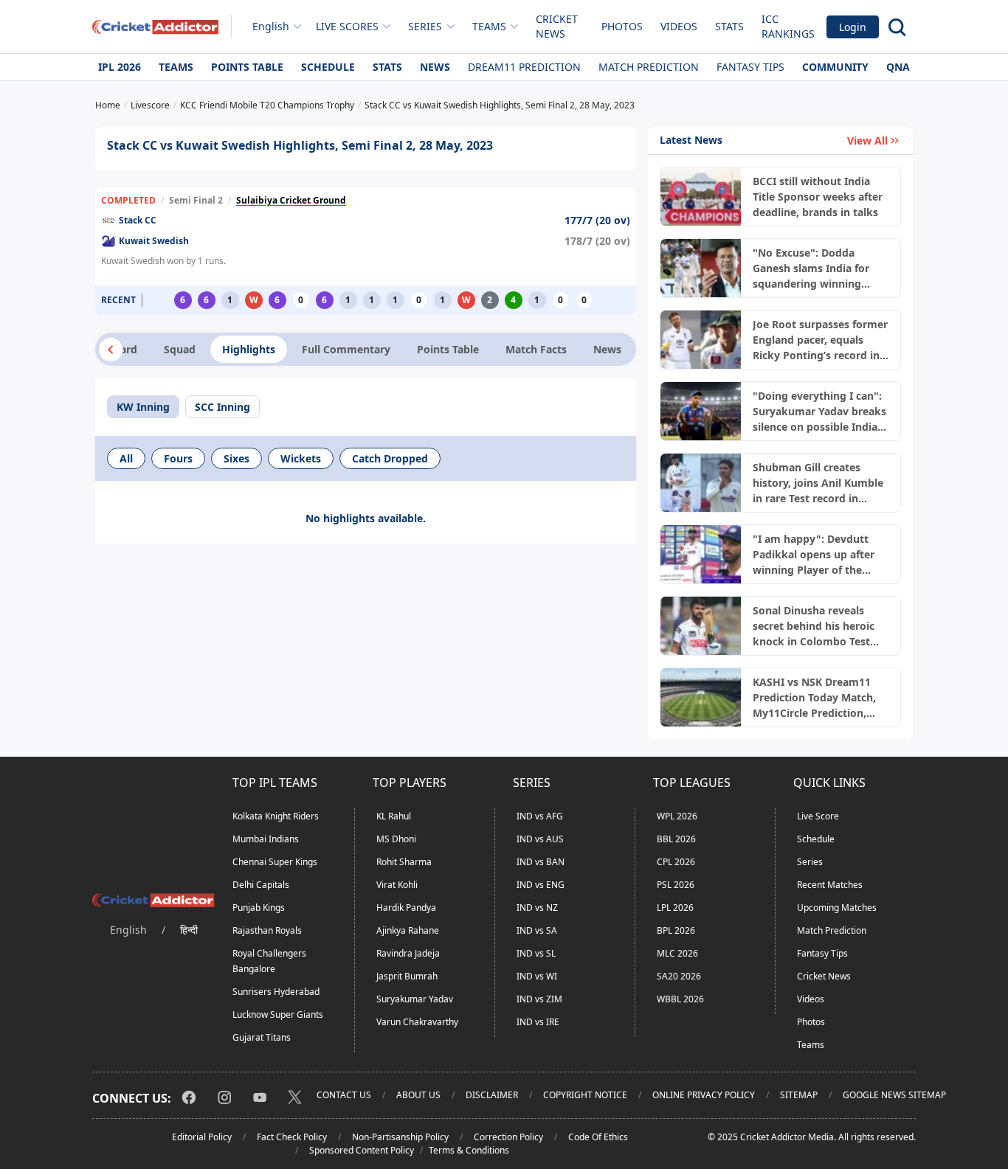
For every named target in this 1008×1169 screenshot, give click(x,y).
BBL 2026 (676, 839)
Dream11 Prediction (524, 67)
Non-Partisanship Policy (400, 1137)
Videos (678, 26)
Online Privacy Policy (703, 1095)
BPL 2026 (676, 930)
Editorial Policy (202, 1137)
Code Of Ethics (598, 1137)
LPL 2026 (675, 907)
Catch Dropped (390, 458)
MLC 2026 (677, 953)
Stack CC (137, 220)
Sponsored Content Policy (361, 1150)
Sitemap (799, 1095)
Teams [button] (489, 26)
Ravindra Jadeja (408, 953)
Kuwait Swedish (154, 241)
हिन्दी (189, 930)
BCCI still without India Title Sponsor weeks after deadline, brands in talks (818, 196)
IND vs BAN (541, 862)
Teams (176, 67)
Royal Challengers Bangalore (269, 961)
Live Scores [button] (347, 26)
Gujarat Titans (261, 1037)
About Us (418, 1095)
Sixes (236, 458)
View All (867, 140)
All (126, 458)
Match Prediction (648, 67)
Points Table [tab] (448, 349)
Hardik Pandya (406, 907)
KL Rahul (393, 816)
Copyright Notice (585, 1095)
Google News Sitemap (894, 1095)
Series (810, 862)
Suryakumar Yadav (414, 999)
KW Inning (143, 407)
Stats (729, 26)
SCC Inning (222, 407)
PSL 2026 (675, 884)
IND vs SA (537, 930)
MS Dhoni (396, 839)
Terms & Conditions (469, 1150)
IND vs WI (537, 976)
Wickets (300, 458)
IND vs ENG (541, 884)
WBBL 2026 (680, 999)
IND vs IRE (538, 1022)
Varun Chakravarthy (417, 1022)
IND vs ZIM (539, 999)
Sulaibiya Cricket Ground (291, 200)
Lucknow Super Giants (277, 1014)
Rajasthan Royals (267, 930)
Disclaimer (492, 1095)
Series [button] (425, 26)
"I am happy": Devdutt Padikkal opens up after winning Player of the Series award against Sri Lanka (813, 554)
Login (852, 27)
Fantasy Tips (750, 67)
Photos (622, 26)
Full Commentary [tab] (346, 349)
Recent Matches (830, 884)
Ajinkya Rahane (407, 930)
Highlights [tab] (248, 349)
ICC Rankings (788, 26)
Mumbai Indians (265, 839)
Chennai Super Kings (274, 862)
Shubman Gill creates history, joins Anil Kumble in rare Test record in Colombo (818, 483)
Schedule (328, 67)
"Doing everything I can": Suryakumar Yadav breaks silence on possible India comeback (819, 411)
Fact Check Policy (292, 1137)
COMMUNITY (835, 67)
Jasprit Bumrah (407, 976)
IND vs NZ (537, 907)
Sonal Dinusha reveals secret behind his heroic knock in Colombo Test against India (813, 626)
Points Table (247, 67)
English (270, 26)
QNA (898, 67)
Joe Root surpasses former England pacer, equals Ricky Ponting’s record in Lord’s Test (820, 340)
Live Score (818, 816)
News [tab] (607, 349)
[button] (110, 349)
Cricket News (557, 26)
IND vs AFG (540, 816)
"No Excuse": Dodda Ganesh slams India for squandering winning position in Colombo (811, 268)
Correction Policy (508, 1137)
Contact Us (344, 1095)
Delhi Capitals (260, 884)
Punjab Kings (258, 907)
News (435, 67)
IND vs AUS (540, 839)
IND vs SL (536, 953)
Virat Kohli (397, 884)
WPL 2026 (677, 816)
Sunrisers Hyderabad (276, 991)
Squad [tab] (180, 349)
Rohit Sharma (404, 862)
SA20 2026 (679, 976)
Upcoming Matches (837, 907)
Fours (178, 458)
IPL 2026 (119, 67)
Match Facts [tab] (536, 349)
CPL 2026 (676, 862)
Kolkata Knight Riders (275, 816)
